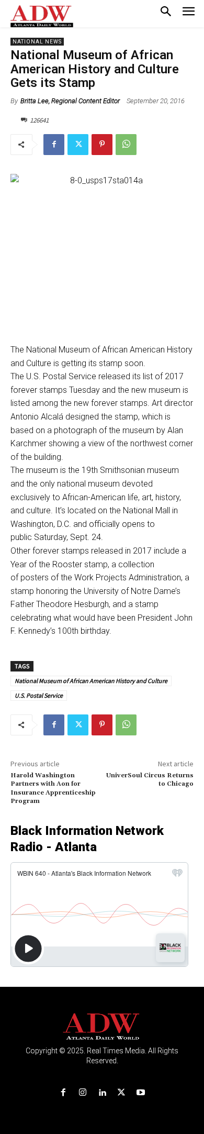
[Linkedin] (102, 1093)
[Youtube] (141, 1093)
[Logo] (102, 1027)
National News (37, 42)
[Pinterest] (102, 144)
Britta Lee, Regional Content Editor (70, 101)
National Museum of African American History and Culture (91, 681)
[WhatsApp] (126, 144)
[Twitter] (77, 144)
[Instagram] (82, 1093)
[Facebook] (53, 144)
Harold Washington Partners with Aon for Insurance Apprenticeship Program (53, 788)
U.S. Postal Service (39, 695)
